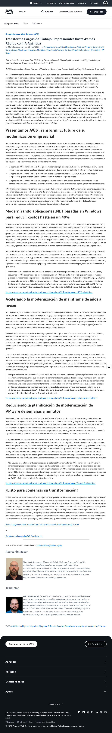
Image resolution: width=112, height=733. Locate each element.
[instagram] (88, 712)
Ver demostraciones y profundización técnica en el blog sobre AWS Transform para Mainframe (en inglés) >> (52, 398)
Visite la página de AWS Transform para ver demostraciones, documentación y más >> (42, 524)
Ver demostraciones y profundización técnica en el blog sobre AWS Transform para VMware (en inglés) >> (50, 483)
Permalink (95, 50)
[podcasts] (101, 712)
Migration (34, 626)
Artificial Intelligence (20, 626)
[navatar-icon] (105, 3)
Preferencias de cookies (45, 722)
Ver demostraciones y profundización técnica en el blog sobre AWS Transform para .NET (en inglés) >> (49, 292)
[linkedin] (83, 712)
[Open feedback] (109, 366)
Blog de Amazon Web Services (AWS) (22, 34)
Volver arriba (54, 704)
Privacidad (9, 722)
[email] (105, 712)
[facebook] (79, 712)
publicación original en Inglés (49, 545)
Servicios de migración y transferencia (81, 626)
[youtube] (97, 712)
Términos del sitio (24, 722)
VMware (101, 626)
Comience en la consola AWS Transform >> (24, 536)
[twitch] (92, 712)
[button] (107, 3)
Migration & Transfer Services (51, 626)
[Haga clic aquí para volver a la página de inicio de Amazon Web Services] (9, 13)
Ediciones (36, 23)
